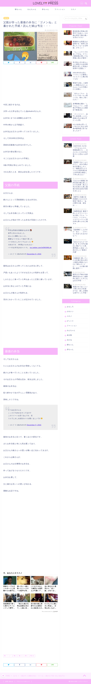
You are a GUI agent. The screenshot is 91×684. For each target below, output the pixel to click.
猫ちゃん (18, 9)
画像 (33, 655)
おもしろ (70, 306)
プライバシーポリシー (23, 681)
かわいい (70, 311)
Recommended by (47, 611)
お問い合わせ (9, 681)
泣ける (6, 18)
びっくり (70, 321)
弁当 (21, 655)
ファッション (60, 9)
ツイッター (8, 655)
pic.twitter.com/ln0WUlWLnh (40, 247)
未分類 (69, 335)
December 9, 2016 (34, 425)
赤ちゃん (45, 9)
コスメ (73, 9)
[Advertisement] (30, 84)
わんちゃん (32, 9)
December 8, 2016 (34, 254)
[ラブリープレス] (45, 4)
